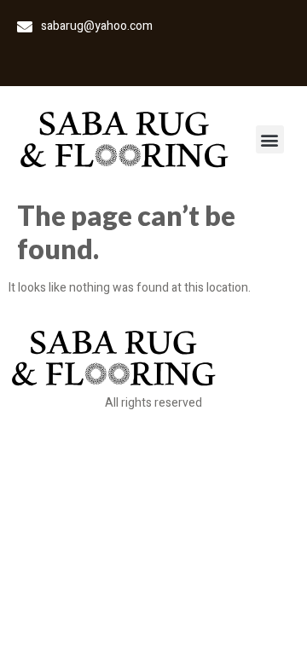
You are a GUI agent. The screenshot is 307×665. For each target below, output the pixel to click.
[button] (270, 139)
